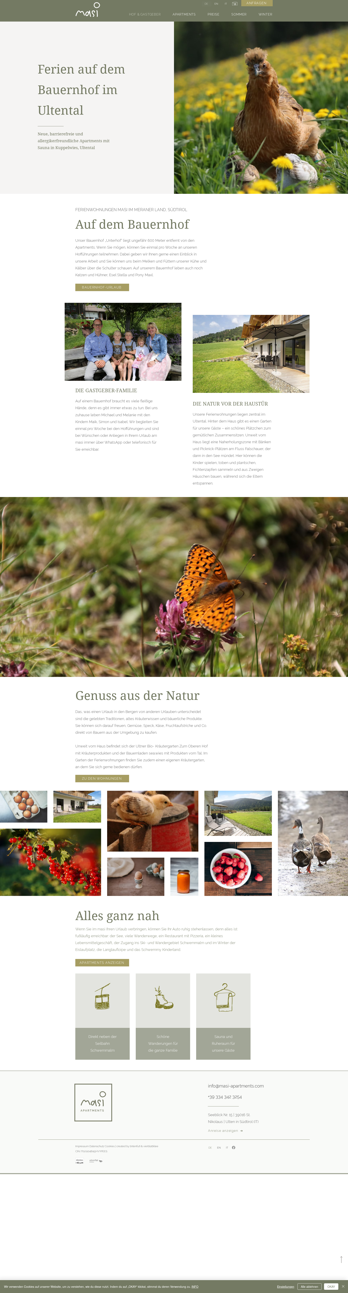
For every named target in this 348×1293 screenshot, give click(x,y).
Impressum (82, 1146)
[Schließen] (343, 1286)
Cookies (110, 1146)
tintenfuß (135, 1146)
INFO (195, 1287)
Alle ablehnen (309, 1287)
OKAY (331, 1287)
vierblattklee (150, 1146)
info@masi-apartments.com (236, 1086)
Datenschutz (96, 1146)
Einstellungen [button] (285, 1287)
